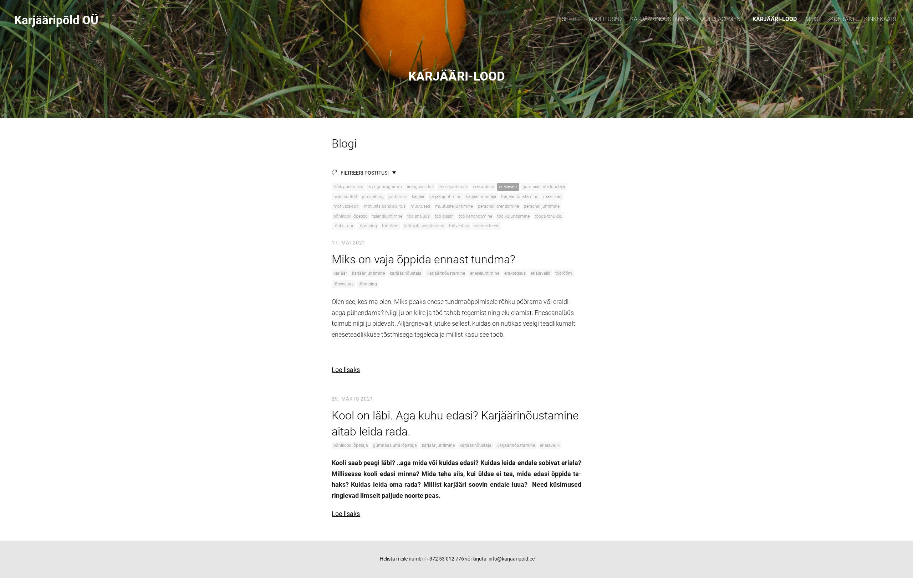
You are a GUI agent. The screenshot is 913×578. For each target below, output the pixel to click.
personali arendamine (498, 206)
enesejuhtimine (453, 186)
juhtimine (398, 196)
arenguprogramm (385, 186)
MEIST (813, 19)
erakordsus (483, 186)
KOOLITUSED (605, 19)
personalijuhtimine (542, 206)
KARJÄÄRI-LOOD (775, 19)
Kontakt (843, 19)
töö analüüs (418, 216)
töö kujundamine (513, 216)
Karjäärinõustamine (519, 196)
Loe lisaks (346, 369)
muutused (420, 206)
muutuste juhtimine (454, 206)
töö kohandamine (475, 216)
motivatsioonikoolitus (385, 206)
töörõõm (390, 225)
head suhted (345, 196)
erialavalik (508, 186)
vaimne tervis (486, 225)
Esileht (569, 19)
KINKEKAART (880, 19)
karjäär (418, 196)
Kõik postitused (348, 186)
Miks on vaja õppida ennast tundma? (423, 259)
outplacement (722, 19)
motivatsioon (346, 206)
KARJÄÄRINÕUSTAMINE (661, 19)
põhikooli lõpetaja (350, 216)
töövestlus (459, 225)
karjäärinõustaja (481, 196)
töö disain (444, 216)
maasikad (552, 196)
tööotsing (367, 225)
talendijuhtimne (387, 216)
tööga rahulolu (548, 216)
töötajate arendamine (424, 225)
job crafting (373, 196)
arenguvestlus (420, 186)
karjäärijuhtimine (445, 196)
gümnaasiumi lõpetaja (543, 186)
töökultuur (343, 225)
